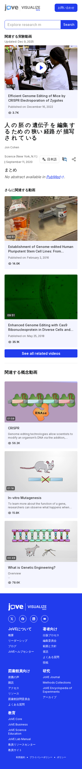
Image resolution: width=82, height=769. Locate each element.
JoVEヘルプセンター (21, 651)
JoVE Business (18, 724)
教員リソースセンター (22, 744)
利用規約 (20, 757)
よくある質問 (51, 657)
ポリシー (61, 757)
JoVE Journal (51, 677)
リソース (13, 693)
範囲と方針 (49, 646)
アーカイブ (49, 697)
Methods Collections (57, 682)
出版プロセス (51, 635)
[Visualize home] (30, 7)
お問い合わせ (66, 7)
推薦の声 (13, 677)
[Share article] (73, 159)
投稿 (45, 662)
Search (68, 24)
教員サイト (15, 750)
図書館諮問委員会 (19, 699)
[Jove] (11, 7)
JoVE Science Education (17, 731)
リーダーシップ (17, 640)
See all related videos (41, 353)
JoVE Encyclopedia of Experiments (57, 689)
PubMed (53, 177)
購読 (11, 682)
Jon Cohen (12, 147)
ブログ (12, 646)
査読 (45, 651)
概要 (11, 635)
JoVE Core (15, 719)
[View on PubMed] (64, 159)
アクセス (13, 688)
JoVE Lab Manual (19, 739)
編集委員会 (49, 640)
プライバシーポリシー (41, 757)
